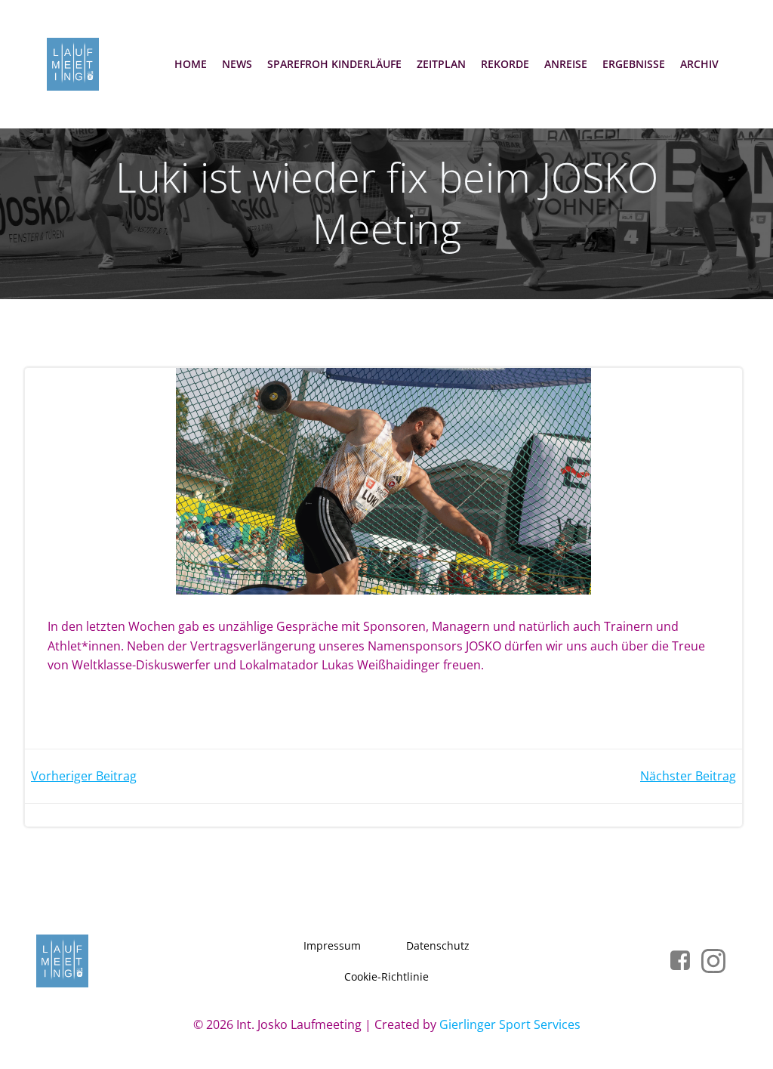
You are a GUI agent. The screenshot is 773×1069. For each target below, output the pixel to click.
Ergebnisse (633, 64)
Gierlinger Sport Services (510, 1024)
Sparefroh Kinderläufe (334, 64)
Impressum (332, 945)
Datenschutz (438, 945)
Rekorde (505, 64)
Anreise (565, 64)
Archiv (699, 64)
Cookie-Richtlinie (386, 976)
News (237, 64)
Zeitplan (441, 64)
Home (190, 64)
